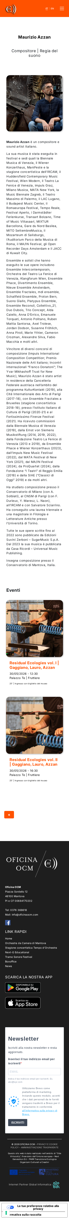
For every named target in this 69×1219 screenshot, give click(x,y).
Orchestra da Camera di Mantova (25, 943)
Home (8, 938)
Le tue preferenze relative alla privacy (38, 1207)
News (8, 966)
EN (52, 8)
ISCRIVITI (17, 1122)
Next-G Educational (17, 952)
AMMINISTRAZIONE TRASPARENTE (40, 1147)
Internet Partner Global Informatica (30, 1184)
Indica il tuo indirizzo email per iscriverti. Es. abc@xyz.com (30, 1080)
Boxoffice (11, 961)
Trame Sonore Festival (18, 956)
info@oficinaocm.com (25, 914)
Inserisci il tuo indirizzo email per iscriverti (31, 1061)
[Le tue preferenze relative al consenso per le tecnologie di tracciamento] (6, 1212)
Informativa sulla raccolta (22, 1214)
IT (47, 8)
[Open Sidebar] (62, 8)
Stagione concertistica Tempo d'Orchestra (31, 947)
